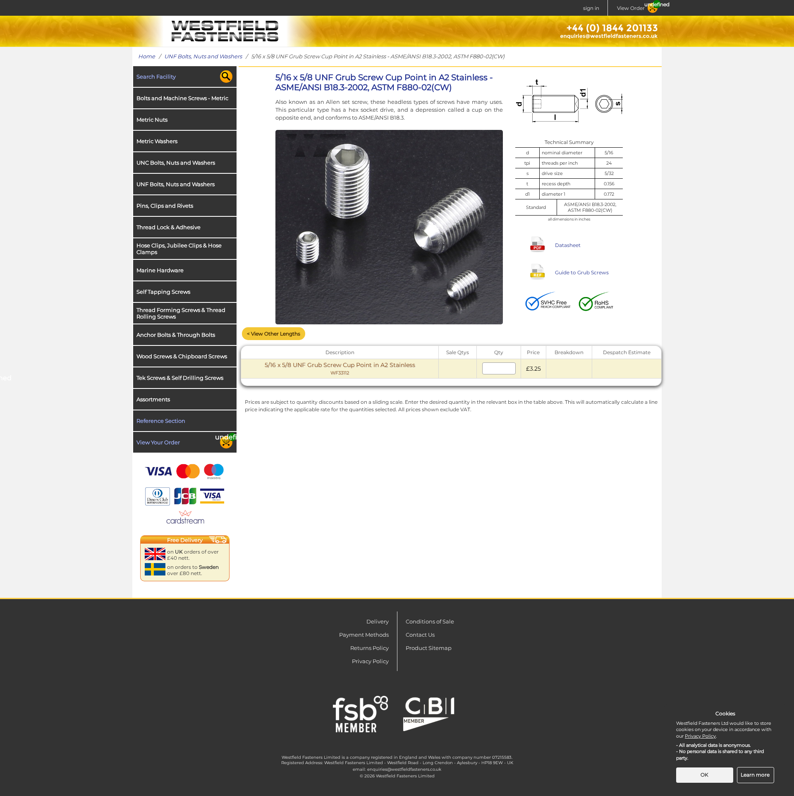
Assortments (153, 399)
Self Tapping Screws (163, 291)
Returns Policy (369, 648)
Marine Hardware (160, 270)
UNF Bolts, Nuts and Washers (203, 56)
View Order (631, 8)
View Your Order (158, 442)
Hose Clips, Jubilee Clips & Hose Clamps (179, 248)
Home (146, 56)
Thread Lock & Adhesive (168, 227)
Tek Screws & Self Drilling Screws (179, 377)
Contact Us (420, 634)
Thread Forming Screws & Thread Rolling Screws (180, 313)
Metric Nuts (151, 119)
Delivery (377, 621)
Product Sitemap (429, 648)
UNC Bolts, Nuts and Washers (175, 162)
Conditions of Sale (430, 621)
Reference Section (160, 420)
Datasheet (568, 245)
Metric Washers (156, 141)
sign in (591, 8)
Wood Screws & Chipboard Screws (181, 356)
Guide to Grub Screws (582, 272)
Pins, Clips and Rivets (164, 205)
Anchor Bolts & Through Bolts (175, 334)
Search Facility (156, 76)
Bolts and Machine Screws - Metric (182, 98)
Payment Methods (364, 634)
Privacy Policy (370, 661)
